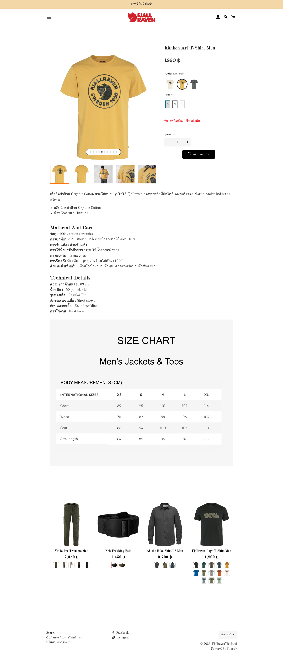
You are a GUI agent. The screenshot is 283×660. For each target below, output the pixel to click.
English (226, 634)
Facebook (122, 632)
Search (50, 632)
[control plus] (188, 142)
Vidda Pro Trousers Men (71, 551)
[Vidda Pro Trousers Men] (71, 524)
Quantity (169, 134)
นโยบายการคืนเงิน (58, 642)
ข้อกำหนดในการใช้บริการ (64, 637)
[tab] (90, 152)
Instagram (123, 637)
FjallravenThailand (224, 644)
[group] (59, 174)
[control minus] (167, 142)
